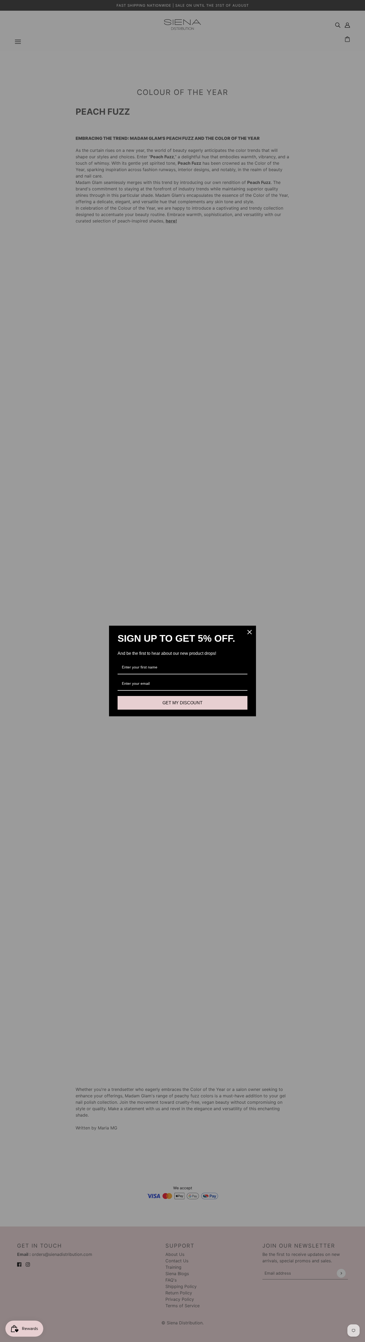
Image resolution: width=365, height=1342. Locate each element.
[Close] (249, 632)
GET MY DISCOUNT (182, 703)
